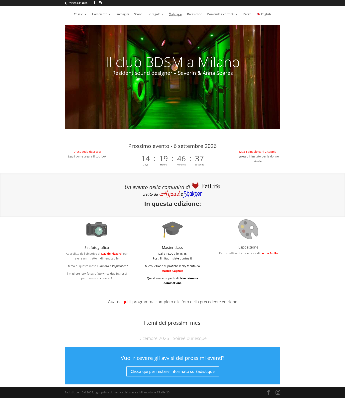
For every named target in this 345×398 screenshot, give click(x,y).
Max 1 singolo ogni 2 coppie (257, 151)
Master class (172, 247)
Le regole (154, 14)
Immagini (122, 14)
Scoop (138, 14)
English (265, 14)
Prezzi (247, 14)
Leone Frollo (269, 253)
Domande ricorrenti (220, 14)
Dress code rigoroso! (87, 151)
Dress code (194, 14)
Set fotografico (96, 247)
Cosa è (78, 14)
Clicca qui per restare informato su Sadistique (173, 371)
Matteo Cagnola (172, 271)
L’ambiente (99, 14)
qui (125, 301)
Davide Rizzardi (111, 253)
